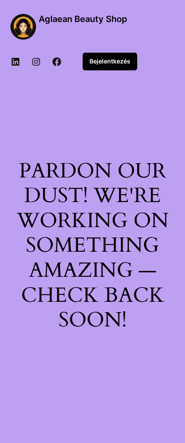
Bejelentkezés (109, 61)
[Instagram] (36, 62)
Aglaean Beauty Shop (83, 19)
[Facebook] (57, 62)
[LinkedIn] (15, 62)
